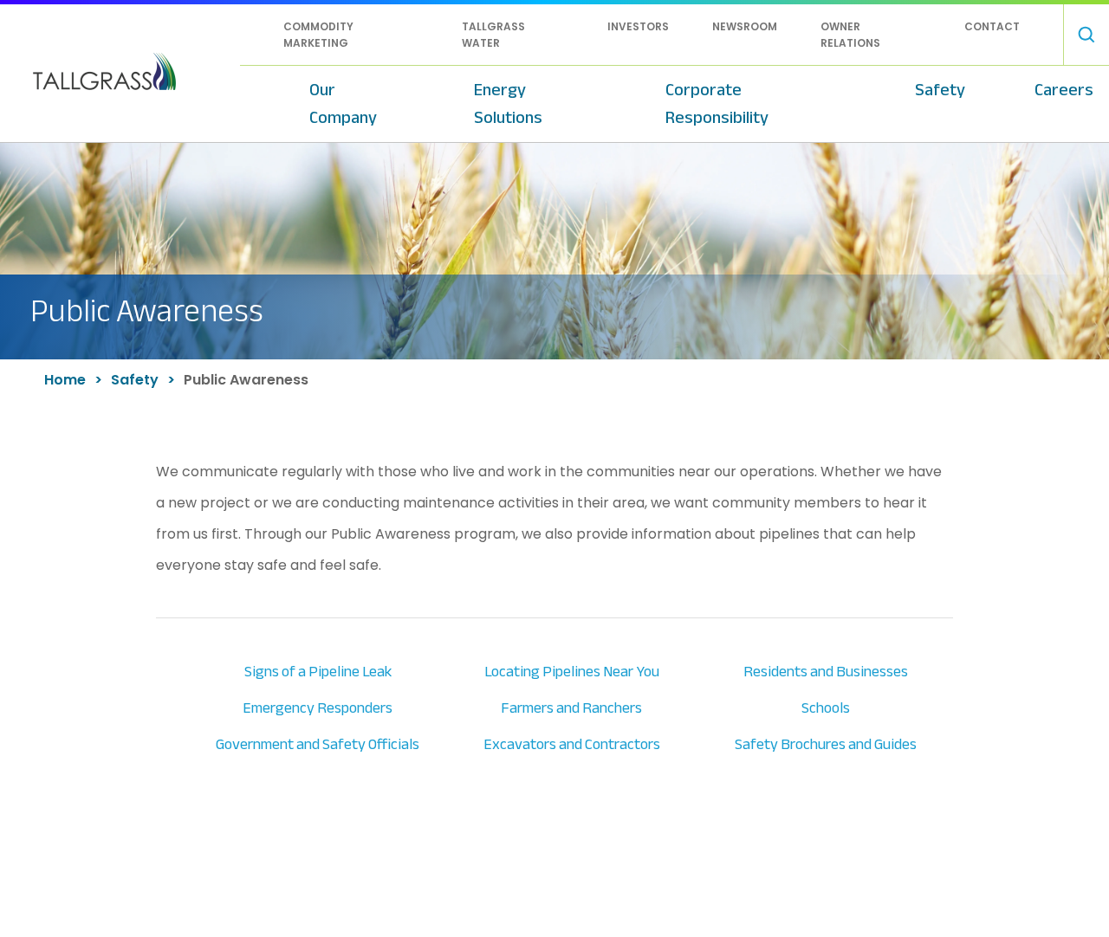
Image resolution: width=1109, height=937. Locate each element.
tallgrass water (493, 34)
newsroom (744, 26)
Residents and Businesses (825, 671)
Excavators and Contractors (571, 744)
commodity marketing (318, 34)
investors (638, 26)
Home (65, 380)
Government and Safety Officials (317, 744)
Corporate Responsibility (717, 103)
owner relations (850, 34)
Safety (940, 90)
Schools (825, 708)
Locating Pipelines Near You (571, 671)
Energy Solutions (508, 103)
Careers (1063, 90)
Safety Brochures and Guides (826, 744)
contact (992, 26)
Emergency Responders (317, 708)
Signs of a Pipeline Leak (318, 671)
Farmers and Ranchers (571, 708)
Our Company (343, 103)
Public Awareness (246, 380)
